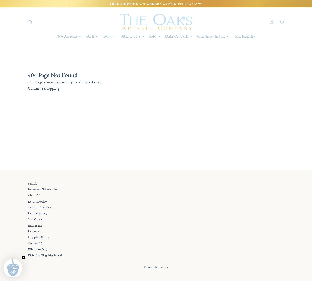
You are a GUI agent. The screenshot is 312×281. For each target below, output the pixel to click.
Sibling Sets (131, 36)
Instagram (35, 225)
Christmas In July (211, 36)
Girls (90, 36)
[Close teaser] (23, 257)
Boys (108, 36)
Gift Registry (245, 36)
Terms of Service (39, 207)
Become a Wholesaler (43, 189)
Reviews (33, 231)
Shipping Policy (39, 237)
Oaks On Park (177, 36)
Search (32, 183)
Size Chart (35, 219)
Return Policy (37, 201)
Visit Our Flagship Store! (45, 255)
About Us (34, 195)
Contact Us (35, 243)
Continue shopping (43, 89)
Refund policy (37, 213)
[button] (13, 268)
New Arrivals (67, 36)
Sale (153, 36)
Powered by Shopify (156, 267)
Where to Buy (37, 249)
